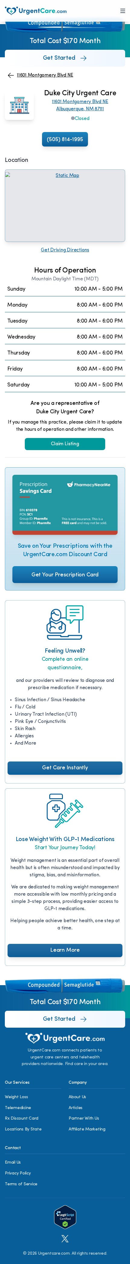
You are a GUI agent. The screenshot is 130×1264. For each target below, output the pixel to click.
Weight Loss (16, 1097)
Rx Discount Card (21, 1118)
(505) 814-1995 (65, 140)
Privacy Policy (18, 1173)
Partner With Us (84, 1118)
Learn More (65, 950)
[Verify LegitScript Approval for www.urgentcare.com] (65, 1217)
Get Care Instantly (65, 768)
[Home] (36, 11)
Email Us (13, 1162)
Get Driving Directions (65, 250)
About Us (77, 1097)
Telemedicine (18, 1108)
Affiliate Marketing (87, 1129)
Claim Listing (65, 444)
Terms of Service (21, 1184)
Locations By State (23, 1129)
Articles (76, 1108)
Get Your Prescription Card (65, 575)
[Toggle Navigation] (123, 11)
